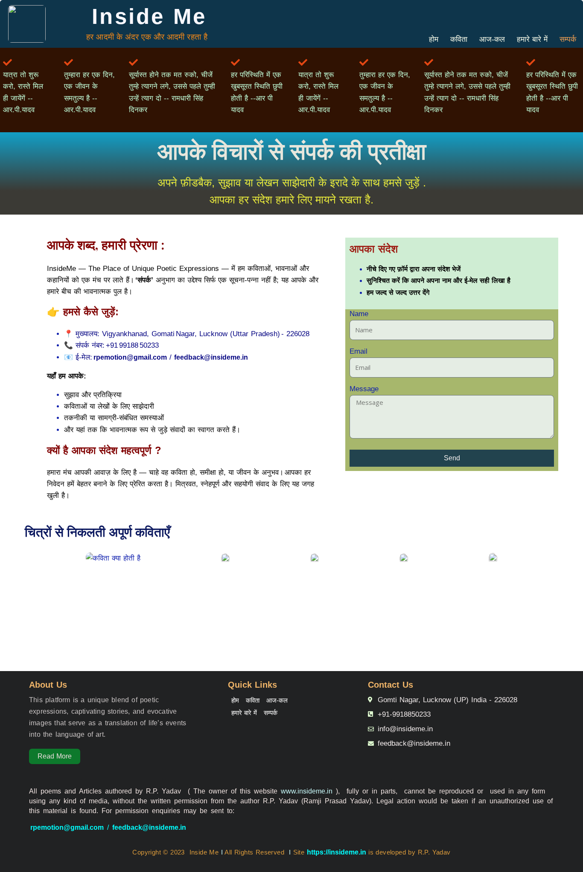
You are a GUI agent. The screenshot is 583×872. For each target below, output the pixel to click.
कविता (458, 39)
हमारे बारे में (532, 39)
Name (359, 316)
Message (364, 391)
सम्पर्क (568, 39)
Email (358, 353)
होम (433, 39)
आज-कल (492, 39)
